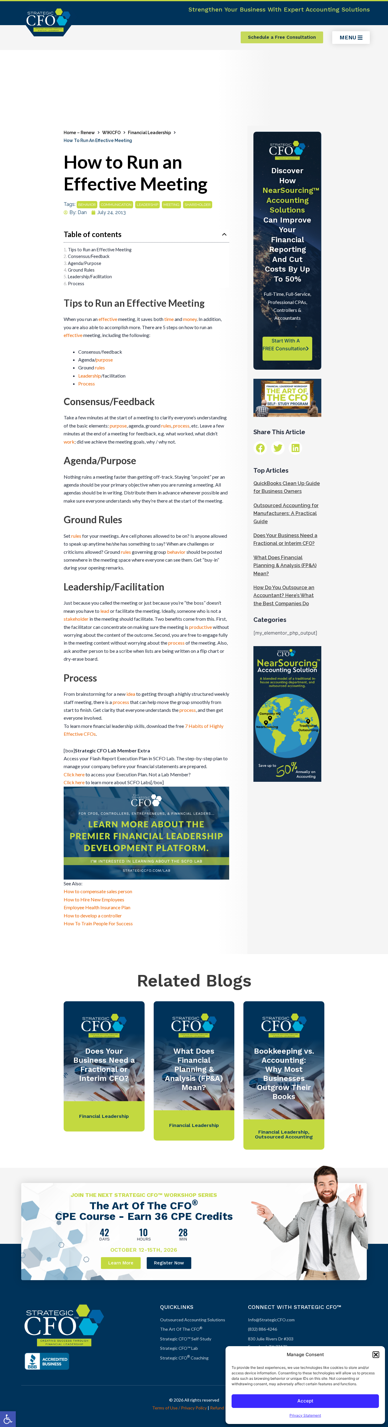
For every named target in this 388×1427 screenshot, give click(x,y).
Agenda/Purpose (84, 263)
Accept (305, 1401)
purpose (104, 359)
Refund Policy (223, 1407)
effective (108, 319)
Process (76, 283)
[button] (8, 1419)
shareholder (198, 205)
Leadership (89, 375)
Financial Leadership (149, 132)
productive (200, 627)
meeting (171, 205)
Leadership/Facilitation (90, 276)
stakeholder (76, 619)
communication (116, 205)
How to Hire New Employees (94, 899)
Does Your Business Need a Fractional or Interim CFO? (104, 1065)
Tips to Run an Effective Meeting (100, 249)
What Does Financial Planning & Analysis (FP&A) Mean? (284, 565)
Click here (74, 774)
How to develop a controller (93, 915)
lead (104, 611)
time (169, 319)
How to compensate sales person (98, 891)
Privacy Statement (305, 1415)
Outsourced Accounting (284, 1137)
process (181, 425)
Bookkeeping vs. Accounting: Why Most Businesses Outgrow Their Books (284, 1074)
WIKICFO (111, 132)
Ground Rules (81, 270)
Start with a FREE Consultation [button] (284, 345)
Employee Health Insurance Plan (97, 907)
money (190, 319)
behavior (87, 205)
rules (100, 367)
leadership (147, 205)
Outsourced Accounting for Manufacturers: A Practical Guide (286, 513)
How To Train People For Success (98, 923)
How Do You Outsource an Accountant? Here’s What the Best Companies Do (283, 595)
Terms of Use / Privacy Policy (179, 1407)
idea (130, 694)
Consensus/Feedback (88, 256)
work (69, 441)
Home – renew (79, 132)
